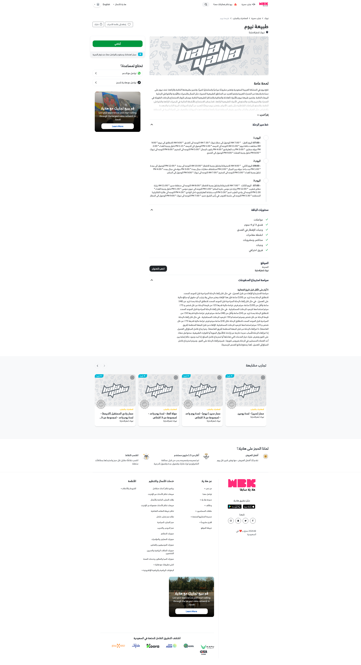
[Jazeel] (171, 646)
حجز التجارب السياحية (165, 522)
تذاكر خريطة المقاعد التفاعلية (162, 511)
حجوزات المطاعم (167, 533)
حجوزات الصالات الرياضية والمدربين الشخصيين (160, 552)
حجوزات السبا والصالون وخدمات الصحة (158, 559)
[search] (207, 4)
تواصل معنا (207, 494)
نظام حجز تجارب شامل (165, 516)
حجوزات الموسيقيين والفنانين (162, 545)
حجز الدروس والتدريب (165, 528)
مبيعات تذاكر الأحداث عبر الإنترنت (161, 494)
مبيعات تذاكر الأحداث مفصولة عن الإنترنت (157, 505)
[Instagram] (231, 521)
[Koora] (153, 646)
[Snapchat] (238, 521)
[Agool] (189, 646)
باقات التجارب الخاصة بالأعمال (162, 499)
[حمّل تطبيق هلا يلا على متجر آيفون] (249, 507)
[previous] (104, 366)
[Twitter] (245, 521)
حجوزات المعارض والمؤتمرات (162, 539)
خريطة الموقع (206, 528)
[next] (97, 366)
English (106, 4)
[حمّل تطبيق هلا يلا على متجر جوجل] (235, 507)
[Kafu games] (207, 647)
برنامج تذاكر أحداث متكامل (163, 488)
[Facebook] (253, 521)
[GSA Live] (203, 652)
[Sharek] (136, 646)
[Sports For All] (118, 646)
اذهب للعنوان (158, 269)
